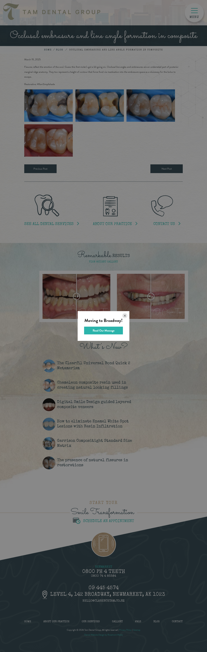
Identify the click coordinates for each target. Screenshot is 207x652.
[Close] (124, 315)
